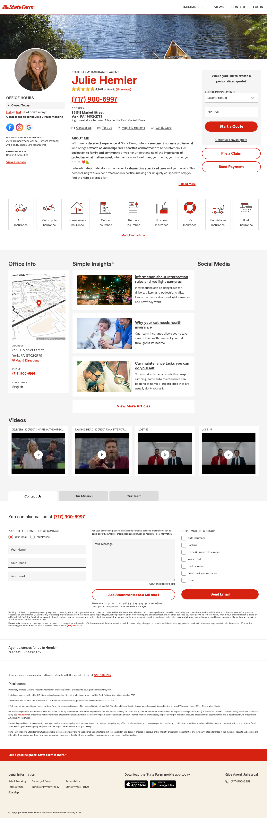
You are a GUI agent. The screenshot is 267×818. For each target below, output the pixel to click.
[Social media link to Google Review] (29, 127)
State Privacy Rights (77, 787)
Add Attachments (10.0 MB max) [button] (133, 595)
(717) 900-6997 (94, 99)
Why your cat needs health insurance (158, 325)
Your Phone (43, 537)
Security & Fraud (42, 781)
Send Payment (231, 167)
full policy (23, 715)
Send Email (220, 594)
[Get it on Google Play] (163, 784)
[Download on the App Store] (136, 784)
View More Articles (133, 406)
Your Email (21, 537)
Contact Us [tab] (32, 496)
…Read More (187, 184)
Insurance (191, 7)
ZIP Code (213, 112)
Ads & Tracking (17, 781)
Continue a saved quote (231, 139)
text (18, 112)
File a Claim (231, 153)
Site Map (13, 792)
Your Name (18, 549)
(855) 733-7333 (74, 625)
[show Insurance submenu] (201, 7)
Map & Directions (27, 360)
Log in (258, 7)
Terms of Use (15, 787)
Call (9, 112)
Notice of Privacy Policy (45, 787)
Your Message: (103, 544)
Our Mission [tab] (83, 496)
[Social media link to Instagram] (19, 127)
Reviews (217, 7)
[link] (18, 7)
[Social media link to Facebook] (10, 127)
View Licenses (16, 162)
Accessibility (72, 781)
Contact (238, 7)
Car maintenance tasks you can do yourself (162, 366)
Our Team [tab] (134, 496)
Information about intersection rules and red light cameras (161, 279)
